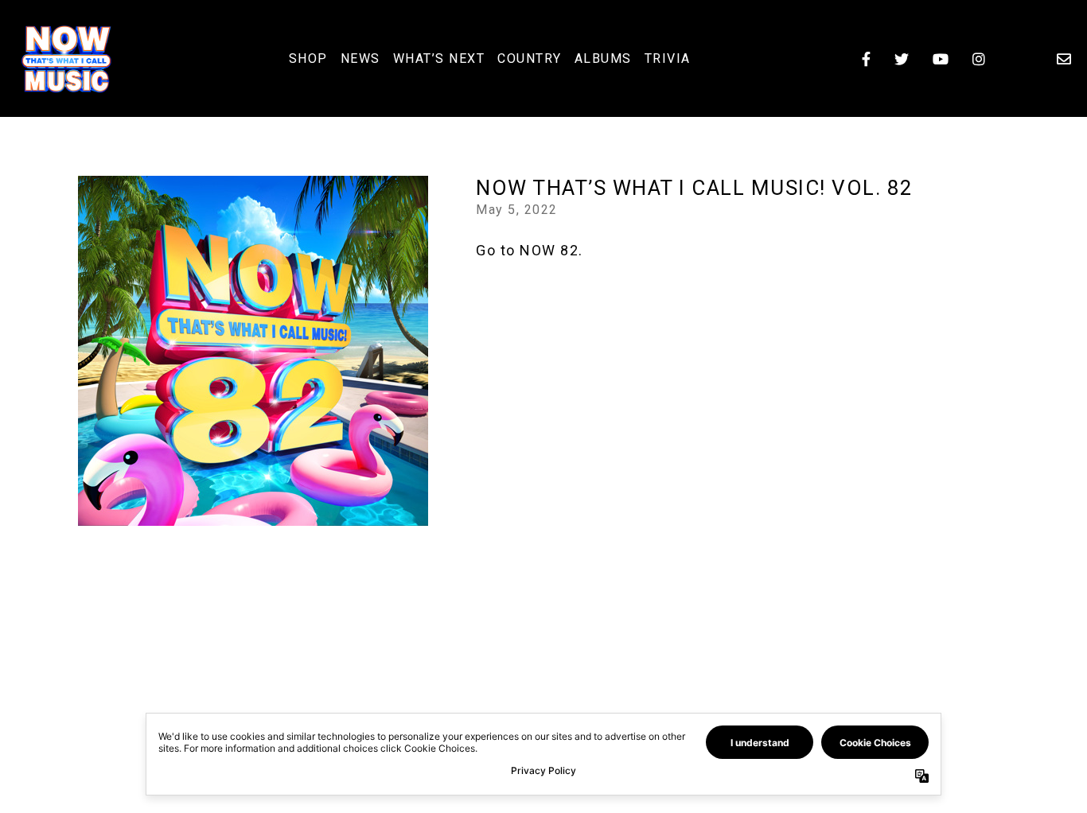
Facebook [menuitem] (866, 59)
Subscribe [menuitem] (1064, 59)
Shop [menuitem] (308, 58)
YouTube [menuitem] (941, 59)
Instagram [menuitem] (978, 59)
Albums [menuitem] (603, 58)
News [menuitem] (360, 58)
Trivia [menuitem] (668, 58)
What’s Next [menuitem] (439, 58)
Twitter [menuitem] (901, 59)
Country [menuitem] (529, 58)
